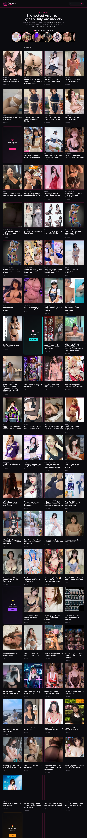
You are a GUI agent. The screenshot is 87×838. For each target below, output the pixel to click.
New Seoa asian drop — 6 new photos (12, 118)
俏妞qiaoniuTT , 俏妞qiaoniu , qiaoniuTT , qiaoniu (17, 382)
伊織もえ (67, 267)
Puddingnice (27, 77)
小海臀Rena (68, 424)
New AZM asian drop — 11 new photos (33, 385)
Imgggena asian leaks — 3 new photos (74, 541)
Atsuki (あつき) (48, 343)
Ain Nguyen (6, 77)
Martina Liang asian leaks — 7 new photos (53, 654)
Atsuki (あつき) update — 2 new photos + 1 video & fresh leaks (12, 542)
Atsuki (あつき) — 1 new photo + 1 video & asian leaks (52, 347)
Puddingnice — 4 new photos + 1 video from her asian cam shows (33, 81)
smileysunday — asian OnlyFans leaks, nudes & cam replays (32, 805)
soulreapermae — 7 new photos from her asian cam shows (53, 767)
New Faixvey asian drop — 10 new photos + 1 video (74, 466)
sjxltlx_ (26, 424)
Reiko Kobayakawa (49, 462)
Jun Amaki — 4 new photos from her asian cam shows (73, 309)
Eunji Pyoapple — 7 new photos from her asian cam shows (32, 542)
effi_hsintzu (7, 500)
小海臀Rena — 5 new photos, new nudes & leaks (72, 428)
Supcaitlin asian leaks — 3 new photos (12, 654)
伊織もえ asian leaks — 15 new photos (12, 804)
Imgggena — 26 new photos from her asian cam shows (11, 579)
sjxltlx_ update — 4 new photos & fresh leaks (32, 427)
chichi (5, 689)
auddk (5, 725)
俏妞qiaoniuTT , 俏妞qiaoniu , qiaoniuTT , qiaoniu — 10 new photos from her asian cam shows (11, 388)
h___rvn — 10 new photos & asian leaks (72, 729)
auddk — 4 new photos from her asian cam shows (11, 729)
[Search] (81, 3)
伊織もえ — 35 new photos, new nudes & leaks (72, 271)
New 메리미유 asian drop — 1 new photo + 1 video (53, 804)
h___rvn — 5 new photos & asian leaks (33, 232)
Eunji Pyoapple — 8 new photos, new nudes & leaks (53, 309)
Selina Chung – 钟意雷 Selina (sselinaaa (55, 500)
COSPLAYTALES (28, 267)
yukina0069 (47, 424)
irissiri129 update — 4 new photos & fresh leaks (74, 156)
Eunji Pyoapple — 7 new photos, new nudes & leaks (53, 157)
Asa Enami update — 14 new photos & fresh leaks (33, 465)
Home (59, 3)
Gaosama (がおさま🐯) (50, 576)
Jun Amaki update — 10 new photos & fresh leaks (53, 541)
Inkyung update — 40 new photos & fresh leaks (12, 766)
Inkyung (5, 763)
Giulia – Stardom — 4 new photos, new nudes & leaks (12, 271)
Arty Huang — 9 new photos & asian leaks (72, 118)
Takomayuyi (27, 115)
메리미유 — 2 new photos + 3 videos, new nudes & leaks (74, 805)
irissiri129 (68, 153)
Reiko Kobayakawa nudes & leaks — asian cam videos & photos (52, 466)
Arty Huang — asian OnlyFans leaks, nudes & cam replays (32, 579)
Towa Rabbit (68, 576)
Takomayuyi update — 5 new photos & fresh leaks (74, 385)
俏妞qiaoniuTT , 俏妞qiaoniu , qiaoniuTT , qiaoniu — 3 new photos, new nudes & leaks (74, 347)
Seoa (4, 115)
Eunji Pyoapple (28, 153)
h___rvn (26, 229)
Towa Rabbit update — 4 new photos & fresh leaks (74, 579)
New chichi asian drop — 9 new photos (33, 692)
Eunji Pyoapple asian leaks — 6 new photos (32, 156)
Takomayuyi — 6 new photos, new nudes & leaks (52, 617)
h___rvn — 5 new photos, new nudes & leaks (53, 729)
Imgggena (68, 538)
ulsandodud (68, 613)
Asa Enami (27, 462)
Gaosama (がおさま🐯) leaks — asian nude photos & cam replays (52, 579)
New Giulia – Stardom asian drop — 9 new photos (73, 233)
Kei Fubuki (6, 343)
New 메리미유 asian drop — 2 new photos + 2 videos (52, 195)
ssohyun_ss (6, 191)
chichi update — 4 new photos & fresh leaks (11, 692)
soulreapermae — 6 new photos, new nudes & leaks (12, 309)
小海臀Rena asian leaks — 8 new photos (12, 465)
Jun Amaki (68, 305)
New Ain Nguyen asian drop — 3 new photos (11, 80)
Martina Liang (48, 651)
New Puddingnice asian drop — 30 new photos (53, 80)
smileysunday (28, 801)
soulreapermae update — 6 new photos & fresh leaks (73, 195)
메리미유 (46, 191)
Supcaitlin (6, 651)
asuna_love (68, 651)
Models (65, 3)
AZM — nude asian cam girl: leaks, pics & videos (12, 427)
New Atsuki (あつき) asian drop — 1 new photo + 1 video (72, 504)
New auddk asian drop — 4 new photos (33, 729)
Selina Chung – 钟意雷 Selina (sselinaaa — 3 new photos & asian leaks (53, 504)
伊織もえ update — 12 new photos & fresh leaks (74, 766)
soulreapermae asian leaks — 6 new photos (32, 308)
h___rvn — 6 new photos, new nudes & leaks (53, 232)
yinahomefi (68, 77)
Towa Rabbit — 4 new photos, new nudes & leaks (31, 617)
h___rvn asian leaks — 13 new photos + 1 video (53, 385)
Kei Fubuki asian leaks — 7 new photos (12, 346)
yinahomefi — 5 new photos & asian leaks (72, 80)
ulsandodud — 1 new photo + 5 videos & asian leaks (72, 617)
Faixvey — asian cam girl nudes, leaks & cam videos (31, 504)
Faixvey (67, 462)
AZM (25, 382)
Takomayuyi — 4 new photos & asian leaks (52, 118)
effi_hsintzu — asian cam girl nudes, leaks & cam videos (11, 504)
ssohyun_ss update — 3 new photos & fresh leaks (12, 194)
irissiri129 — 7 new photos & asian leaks (52, 692)
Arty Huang (68, 115)
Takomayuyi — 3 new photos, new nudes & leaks (31, 119)
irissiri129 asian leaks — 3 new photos (74, 692)
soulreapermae (69, 191)
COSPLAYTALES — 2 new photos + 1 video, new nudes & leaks (53, 271)
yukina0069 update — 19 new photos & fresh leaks (53, 427)
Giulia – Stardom (70, 229)
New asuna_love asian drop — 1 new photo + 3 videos (73, 655)
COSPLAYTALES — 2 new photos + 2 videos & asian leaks (33, 271)
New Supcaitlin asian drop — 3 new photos (31, 654)
